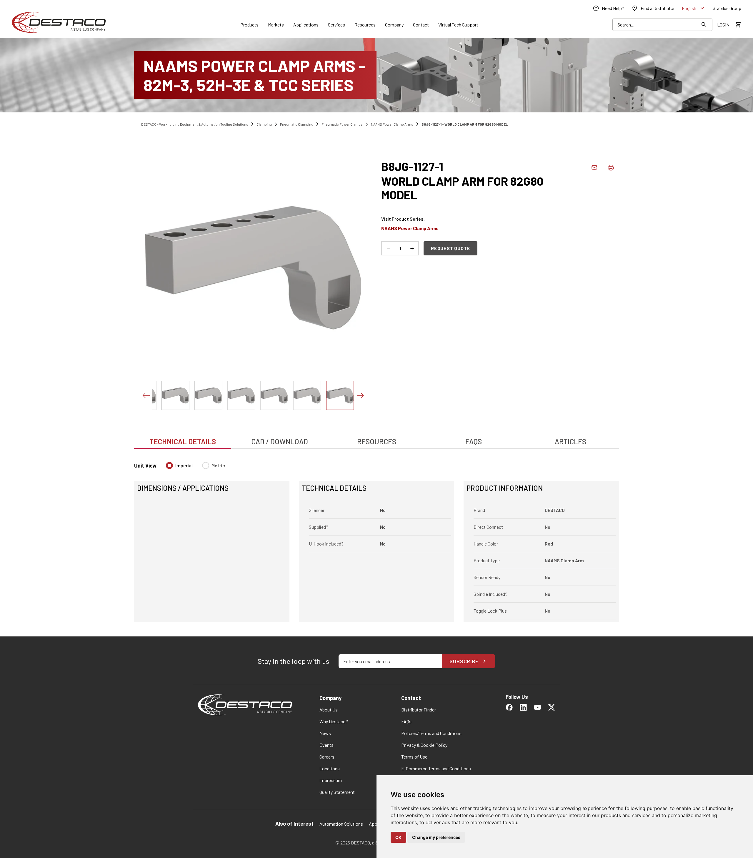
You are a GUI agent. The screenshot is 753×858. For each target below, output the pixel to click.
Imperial (184, 465)
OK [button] (398, 837)
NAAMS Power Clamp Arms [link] (392, 124)
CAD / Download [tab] (279, 441)
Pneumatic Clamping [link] (296, 124)
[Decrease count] (388, 248)
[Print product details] (610, 167)
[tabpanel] (376, 538)
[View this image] (175, 395)
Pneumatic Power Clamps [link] (342, 124)
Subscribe (464, 661)
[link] (608, 8)
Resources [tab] (376, 441)
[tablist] (376, 438)
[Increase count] (412, 248)
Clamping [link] (264, 124)
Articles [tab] (570, 441)
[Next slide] (360, 395)
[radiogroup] (195, 468)
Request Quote (450, 248)
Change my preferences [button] (436, 837)
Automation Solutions (341, 824)
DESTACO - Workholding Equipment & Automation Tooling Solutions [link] (194, 124)
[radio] (169, 465)
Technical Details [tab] (182, 441)
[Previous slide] (146, 395)
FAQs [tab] (473, 441)
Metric (218, 465)
